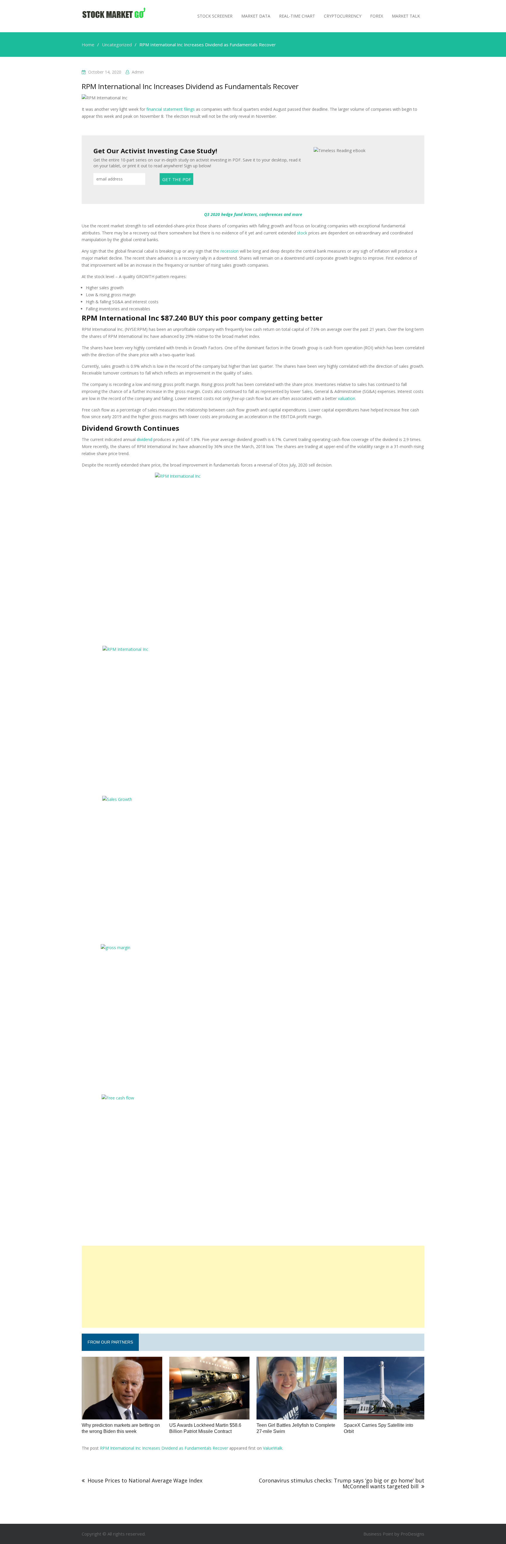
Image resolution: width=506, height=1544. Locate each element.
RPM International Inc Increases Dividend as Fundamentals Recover (164, 1448)
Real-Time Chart (297, 16)
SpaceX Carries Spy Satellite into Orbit (378, 1428)
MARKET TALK (406, 16)
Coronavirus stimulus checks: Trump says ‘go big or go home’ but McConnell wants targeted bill (341, 1483)
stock (302, 233)
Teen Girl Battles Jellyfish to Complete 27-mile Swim (296, 1428)
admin (138, 72)
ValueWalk (272, 1448)
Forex (376, 16)
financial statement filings (170, 109)
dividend (144, 439)
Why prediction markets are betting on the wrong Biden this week (121, 1428)
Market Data (255, 16)
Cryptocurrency (342, 16)
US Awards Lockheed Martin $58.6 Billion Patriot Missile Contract (205, 1428)
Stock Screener (215, 16)
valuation (346, 398)
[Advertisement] (253, 1287)
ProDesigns (412, 1534)
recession (229, 251)
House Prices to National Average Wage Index (145, 1480)
